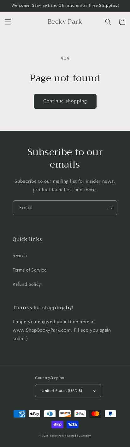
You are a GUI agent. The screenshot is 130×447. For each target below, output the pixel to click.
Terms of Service (30, 270)
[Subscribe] (110, 207)
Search (20, 255)
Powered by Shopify (78, 435)
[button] (8, 22)
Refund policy (27, 284)
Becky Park (57, 435)
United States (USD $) (62, 391)
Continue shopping (65, 101)
